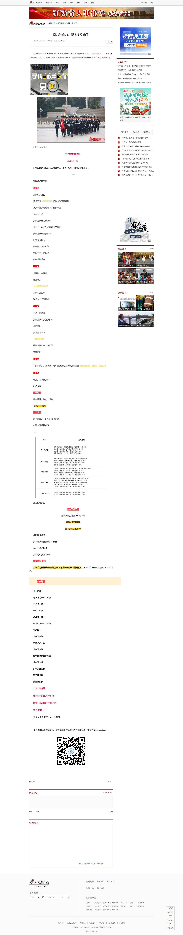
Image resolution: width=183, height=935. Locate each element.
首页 (32, 897)
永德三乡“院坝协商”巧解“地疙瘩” (130, 78)
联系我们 (92, 923)
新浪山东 (106, 910)
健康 (85, 3)
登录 (30, 811)
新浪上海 (106, 903)
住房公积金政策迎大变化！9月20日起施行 (134, 74)
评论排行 (135, 132)
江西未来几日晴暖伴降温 (131, 142)
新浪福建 (141, 903)
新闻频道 (60, 23)
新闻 (57, 3)
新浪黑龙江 (142, 906)
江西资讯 (69, 23)
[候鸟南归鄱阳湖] (145, 252)
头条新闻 (110, 882)
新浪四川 (132, 903)
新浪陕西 (115, 906)
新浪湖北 (89, 906)
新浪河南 (97, 903)
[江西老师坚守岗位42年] (127, 296)
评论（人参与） (59, 41)
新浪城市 (89, 903)
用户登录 (144, 3)
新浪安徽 (124, 906)
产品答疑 (122, 923)
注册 (152, 3)
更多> (152, 248)
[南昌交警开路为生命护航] (145, 312)
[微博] (35, 781)
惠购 (92, 3)
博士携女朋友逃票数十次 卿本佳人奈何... (137, 167)
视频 (71, 3)
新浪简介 (61, 923)
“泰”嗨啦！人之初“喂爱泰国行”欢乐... (136, 159)
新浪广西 (115, 910)
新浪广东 (124, 903)
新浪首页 (39, 3)
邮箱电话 (100, 888)
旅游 (78, 3)
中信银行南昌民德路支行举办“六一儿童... (138, 171)
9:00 (61, 897)
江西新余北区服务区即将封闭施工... (136, 138)
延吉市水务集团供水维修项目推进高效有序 (134, 66)
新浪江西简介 (71, 923)
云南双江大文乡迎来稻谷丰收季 (130, 70)
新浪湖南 (97, 906)
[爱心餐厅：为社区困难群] (127, 269)
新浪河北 (106, 906)
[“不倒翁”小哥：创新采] (127, 252)
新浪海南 (97, 910)
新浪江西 (49, 3)
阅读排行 (124, 132)
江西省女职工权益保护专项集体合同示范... (138, 150)
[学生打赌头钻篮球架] (145, 296)
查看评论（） (108, 792)
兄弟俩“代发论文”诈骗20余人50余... (135, 163)
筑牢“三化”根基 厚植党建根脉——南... (137, 146)
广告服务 (83, 923)
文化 (64, 3)
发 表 (111, 811)
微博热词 (147, 132)
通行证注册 (112, 923)
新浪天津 (115, 903)
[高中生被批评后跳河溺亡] (127, 312)
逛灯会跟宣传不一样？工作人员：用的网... (138, 175)
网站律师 (102, 923)
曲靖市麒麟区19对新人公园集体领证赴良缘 (134, 82)
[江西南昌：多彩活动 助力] (145, 269)
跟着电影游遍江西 (131, 117)
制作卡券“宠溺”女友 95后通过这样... (136, 155)
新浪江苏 (132, 906)
